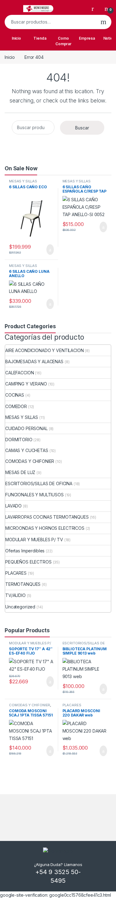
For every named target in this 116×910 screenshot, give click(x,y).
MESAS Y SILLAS (23, 181)
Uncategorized (20, 606)
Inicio (16, 38)
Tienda (39, 38)
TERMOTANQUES (23, 584)
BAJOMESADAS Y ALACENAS (34, 361)
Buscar (103, 22)
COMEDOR (16, 406)
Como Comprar (63, 41)
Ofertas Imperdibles (25, 550)
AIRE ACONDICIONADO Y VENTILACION (44, 350)
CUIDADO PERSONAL (26, 428)
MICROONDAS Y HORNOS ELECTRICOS (44, 528)
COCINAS (14, 395)
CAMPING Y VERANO (26, 383)
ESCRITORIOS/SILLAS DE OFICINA (38, 483)
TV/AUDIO (15, 595)
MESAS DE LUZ (20, 472)
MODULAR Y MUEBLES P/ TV (34, 539)
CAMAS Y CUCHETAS (26, 450)
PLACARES (16, 573)
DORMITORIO (18, 439)
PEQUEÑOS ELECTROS (28, 561)
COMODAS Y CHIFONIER (29, 461)
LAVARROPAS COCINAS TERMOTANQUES (47, 517)
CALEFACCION (19, 372)
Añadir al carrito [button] (47, 249)
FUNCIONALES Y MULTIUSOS (34, 494)
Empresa (87, 38)
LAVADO (13, 505)
